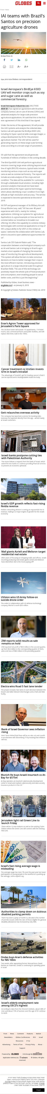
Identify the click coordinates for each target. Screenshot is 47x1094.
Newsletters (8, 1037)
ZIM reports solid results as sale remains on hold (19, 642)
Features (30, 1034)
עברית (28, 1041)
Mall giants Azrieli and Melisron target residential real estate (23, 553)
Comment (20, 1034)
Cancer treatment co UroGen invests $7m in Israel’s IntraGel (22, 370)
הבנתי (38, 1090)
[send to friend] (11, 67)
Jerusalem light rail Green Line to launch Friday (20, 822)
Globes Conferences (23, 1037)
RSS (34, 1037)
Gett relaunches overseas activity (20, 412)
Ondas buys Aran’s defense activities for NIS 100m (22, 958)
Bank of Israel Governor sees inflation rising (23, 731)
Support (22, 1048)
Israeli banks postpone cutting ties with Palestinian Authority (21, 457)
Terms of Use (17, 1044)
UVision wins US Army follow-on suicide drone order (19, 598)
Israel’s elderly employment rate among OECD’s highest (20, 1004)
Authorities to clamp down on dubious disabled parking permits (23, 913)
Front (2, 10)
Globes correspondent (22, 79)
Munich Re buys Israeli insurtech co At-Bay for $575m (23, 776)
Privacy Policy (30, 1044)
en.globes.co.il (6, 285)
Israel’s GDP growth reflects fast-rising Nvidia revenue (23, 505)
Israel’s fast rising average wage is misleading (20, 867)
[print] (4, 67)
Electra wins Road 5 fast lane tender (21, 686)
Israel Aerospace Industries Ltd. (15, 106)
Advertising (6, 1044)
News (7, 10)
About (40, 1044)
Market (38, 1034)
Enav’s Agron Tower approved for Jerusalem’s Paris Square (20, 325)
